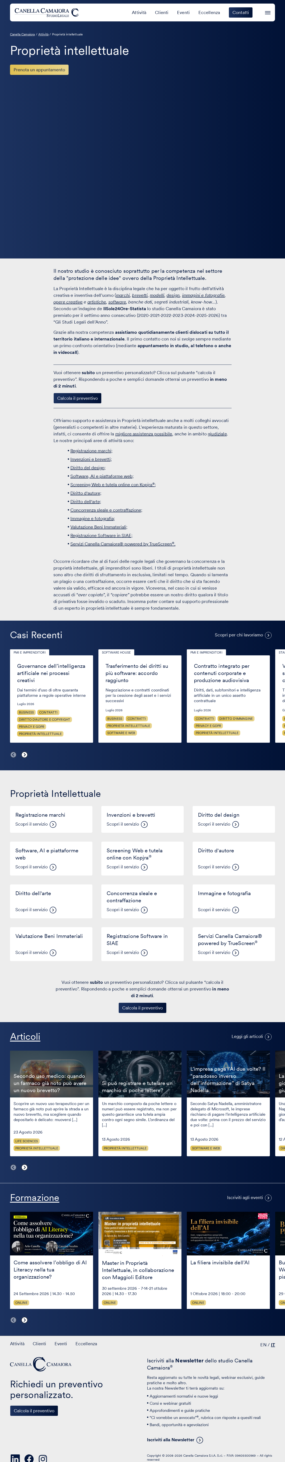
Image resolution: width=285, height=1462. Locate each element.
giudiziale (217, 434)
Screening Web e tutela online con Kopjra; (113, 484)
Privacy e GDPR (31, 726)
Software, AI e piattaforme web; (102, 476)
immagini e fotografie (203, 295)
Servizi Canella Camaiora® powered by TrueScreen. (122, 544)
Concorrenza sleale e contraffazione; (106, 510)
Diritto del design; (88, 467)
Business (26, 712)
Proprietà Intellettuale (40, 734)
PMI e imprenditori (30, 652)
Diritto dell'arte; (85, 501)
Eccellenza (209, 12)
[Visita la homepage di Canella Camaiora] (47, 12)
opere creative (68, 302)
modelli (157, 295)
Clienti (161, 12)
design (173, 295)
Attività (139, 12)
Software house (116, 652)
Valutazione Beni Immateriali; (98, 527)
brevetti (139, 295)
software (117, 302)
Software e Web (121, 733)
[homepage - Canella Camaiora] (41, 1364)
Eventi (183, 12)
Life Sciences (26, 1141)
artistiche (97, 302)
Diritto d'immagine (236, 718)
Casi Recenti (36, 634)
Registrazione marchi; (91, 450)
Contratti (48, 712)
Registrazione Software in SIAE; (101, 535)
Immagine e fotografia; (92, 518)
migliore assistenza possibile (143, 434)
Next (24, 754)
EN (263, 1344)
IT (273, 1344)
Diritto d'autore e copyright (44, 719)
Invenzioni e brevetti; (91, 459)
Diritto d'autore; (85, 493)
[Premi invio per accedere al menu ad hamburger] (268, 12)
